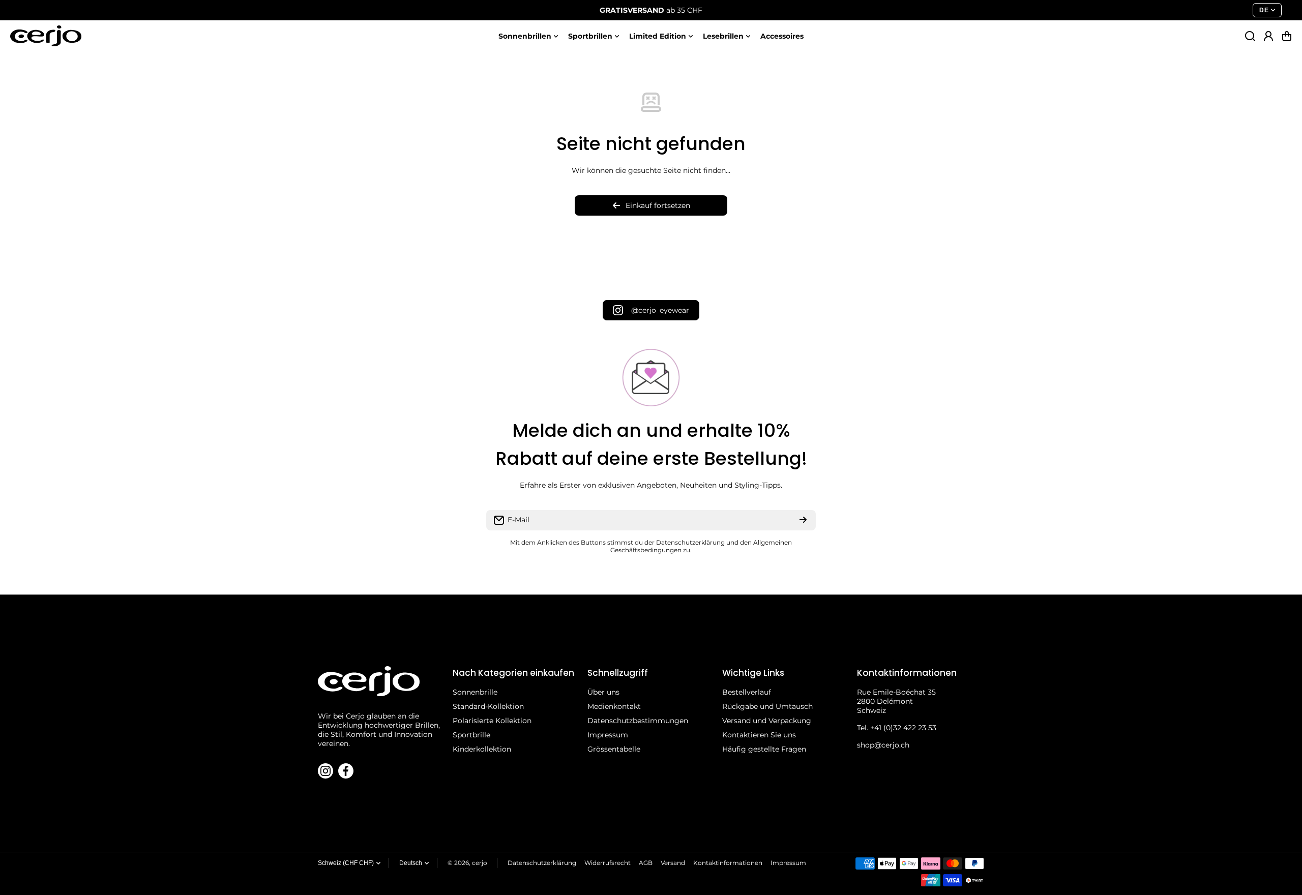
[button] (1287, 36)
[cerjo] (45, 35)
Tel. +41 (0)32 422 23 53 (896, 727)
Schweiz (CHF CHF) (346, 863)
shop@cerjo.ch (883, 745)
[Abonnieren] (803, 520)
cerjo (479, 863)
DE (1263, 10)
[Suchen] (1250, 36)
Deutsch (410, 863)
